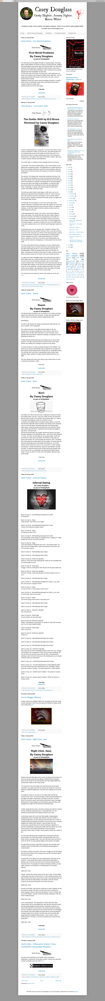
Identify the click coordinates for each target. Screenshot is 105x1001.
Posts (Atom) (31, 983)
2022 (69, 174)
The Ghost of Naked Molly (51, 284)
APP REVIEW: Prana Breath (75, 129)
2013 (69, 245)
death (37, 374)
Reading (75, 277)
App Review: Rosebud (73, 119)
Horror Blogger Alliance (31, 697)
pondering (71, 264)
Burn (37, 470)
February (71, 216)
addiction (33, 470)
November (72, 196)
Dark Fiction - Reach (29, 294)
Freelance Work (60, 33)
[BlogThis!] (40, 97)
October (71, 198)
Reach (41, 374)
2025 (69, 167)
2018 (69, 183)
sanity (57, 976)
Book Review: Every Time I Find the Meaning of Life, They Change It (76, 152)
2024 (69, 169)
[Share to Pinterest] (44, 97)
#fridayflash (27, 98)
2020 (69, 178)
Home (22, 33)
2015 (69, 189)
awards (80, 277)
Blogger (76, 991)
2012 (69, 247)
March (71, 214)
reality (75, 271)
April (70, 211)
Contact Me (72, 33)
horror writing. (77, 274)
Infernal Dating (47, 690)
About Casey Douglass (35, 33)
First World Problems (47, 98)
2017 (69, 185)
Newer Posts (24, 980)
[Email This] (38, 97)
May (70, 209)
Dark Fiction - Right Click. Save (34, 739)
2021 (69, 176)
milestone (48, 976)
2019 (69, 180)
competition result (29, 976)
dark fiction (33, 98)
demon (41, 690)
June (70, 207)
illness (45, 470)
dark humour (39, 98)
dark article (81, 263)
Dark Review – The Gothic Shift (34, 106)
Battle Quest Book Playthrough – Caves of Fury (73, 79)
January (71, 218)
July (70, 205)
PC (48, 936)
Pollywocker (53, 976)
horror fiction (76, 272)
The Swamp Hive (31, 286)
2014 (69, 192)
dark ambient (72, 256)
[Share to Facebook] (43, 97)
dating (37, 690)
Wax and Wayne (39, 286)
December (72, 193)
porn (52, 690)
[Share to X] (41, 97)
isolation (45, 936)
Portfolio (49, 33)
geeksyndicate (70, 261)
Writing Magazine (69, 279)
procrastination (73, 275)
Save (58, 936)
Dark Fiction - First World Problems (36, 41)
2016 (69, 187)
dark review (42, 284)
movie (82, 261)
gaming (68, 257)
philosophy (69, 266)
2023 (69, 171)
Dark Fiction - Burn (29, 381)
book (38, 284)
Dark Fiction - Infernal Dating (33, 478)
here (22, 275)
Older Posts (58, 980)
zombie (80, 275)
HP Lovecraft (78, 266)
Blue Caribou (33, 284)
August (71, 202)
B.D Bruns (27, 284)
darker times (42, 976)
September (72, 200)
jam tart (54, 98)
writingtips (68, 272)
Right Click (54, 936)
